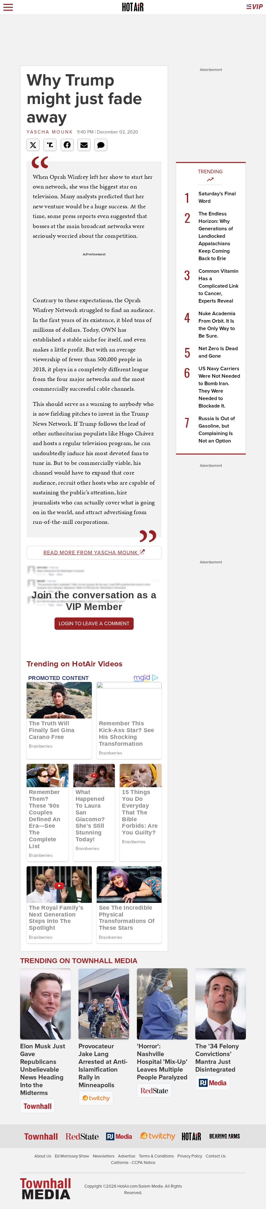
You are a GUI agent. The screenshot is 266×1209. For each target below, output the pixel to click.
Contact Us (216, 1156)
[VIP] (255, 7)
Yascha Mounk (51, 132)
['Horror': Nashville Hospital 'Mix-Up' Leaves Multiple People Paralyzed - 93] (162, 1004)
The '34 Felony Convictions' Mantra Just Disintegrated (217, 1058)
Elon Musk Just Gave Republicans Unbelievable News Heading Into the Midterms (42, 1069)
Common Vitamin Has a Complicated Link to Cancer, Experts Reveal (218, 286)
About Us (42, 1156)
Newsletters (104, 1156)
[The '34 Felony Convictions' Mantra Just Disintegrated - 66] (220, 1004)
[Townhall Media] (45, 1188)
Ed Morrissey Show (72, 1156)
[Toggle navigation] (8, 7)
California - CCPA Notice (133, 1162)
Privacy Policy (189, 1156)
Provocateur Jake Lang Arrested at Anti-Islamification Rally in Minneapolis (103, 1065)
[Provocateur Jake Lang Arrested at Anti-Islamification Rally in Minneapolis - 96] (104, 1004)
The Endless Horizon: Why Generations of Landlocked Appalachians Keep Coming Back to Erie (216, 236)
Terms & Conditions (156, 1156)
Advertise (126, 1156)
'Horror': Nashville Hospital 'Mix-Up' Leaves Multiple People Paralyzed (162, 1061)
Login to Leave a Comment (94, 623)
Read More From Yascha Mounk (91, 552)
